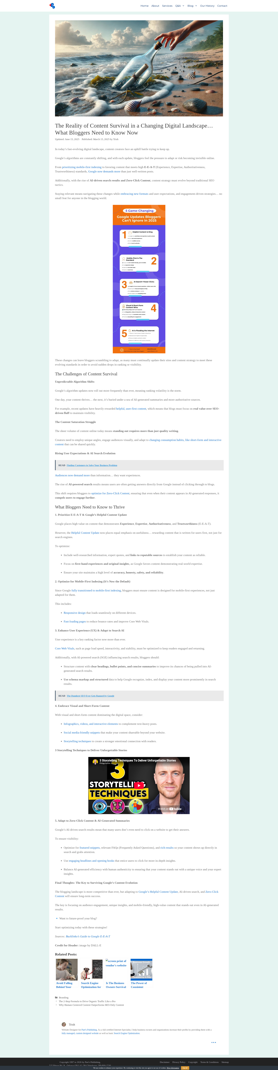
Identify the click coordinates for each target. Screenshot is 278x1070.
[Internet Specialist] (52, 5)
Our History (207, 5)
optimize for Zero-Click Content (110, 493)
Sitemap (225, 1062)
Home (145, 5)
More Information (173, 1068)
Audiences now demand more (72, 475)
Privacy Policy (178, 1062)
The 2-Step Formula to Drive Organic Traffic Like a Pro (87, 1001)
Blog (190, 5)
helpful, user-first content (131, 408)
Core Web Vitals (64, 648)
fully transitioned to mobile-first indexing (96, 590)
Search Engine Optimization (127, 1033)
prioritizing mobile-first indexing (81, 167)
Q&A (178, 5)
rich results (167, 847)
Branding (63, 997)
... (213, 1040)
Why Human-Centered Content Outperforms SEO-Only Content (91, 1005)
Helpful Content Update (85, 532)
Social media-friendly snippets (82, 732)
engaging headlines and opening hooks (91, 860)
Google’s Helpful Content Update (158, 891)
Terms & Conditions (209, 1062)
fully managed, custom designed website (80, 1033)
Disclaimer (165, 1062)
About (155, 5)
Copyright (192, 1062)
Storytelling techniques (77, 741)
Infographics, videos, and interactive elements (91, 723)
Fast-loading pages (75, 621)
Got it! (185, 1068)
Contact (222, 5)
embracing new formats (134, 193)
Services (167, 5)
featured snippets (90, 847)
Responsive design (75, 612)
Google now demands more (104, 171)
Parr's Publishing (89, 1030)
